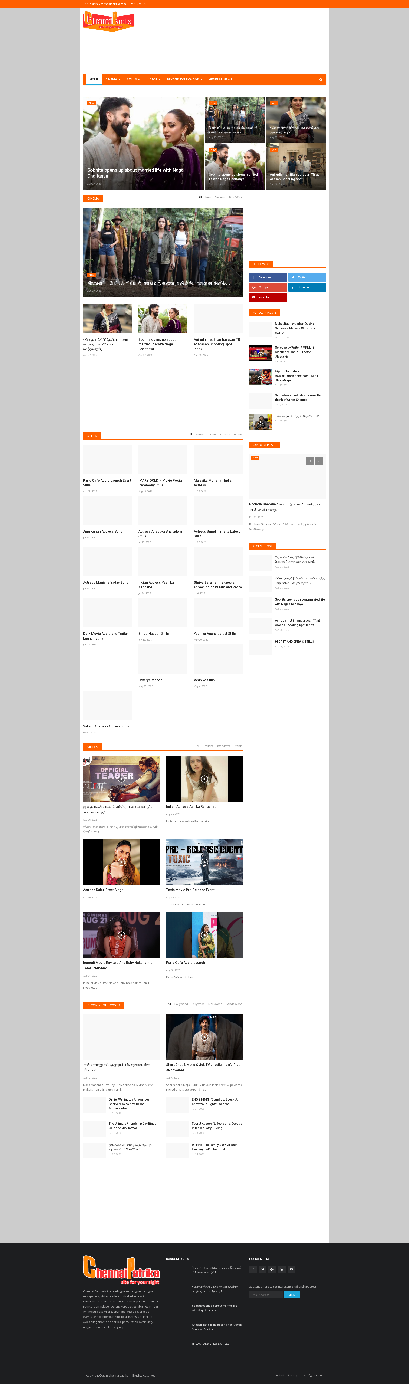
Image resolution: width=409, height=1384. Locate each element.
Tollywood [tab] (198, 1004)
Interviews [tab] (223, 746)
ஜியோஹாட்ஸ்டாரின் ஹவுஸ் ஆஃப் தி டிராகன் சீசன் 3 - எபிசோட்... (130, 1147)
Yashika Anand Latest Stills (215, 634)
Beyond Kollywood (103, 1005)
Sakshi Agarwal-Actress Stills (106, 726)
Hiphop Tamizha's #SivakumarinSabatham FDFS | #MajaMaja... (296, 376)
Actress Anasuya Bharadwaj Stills (160, 533)
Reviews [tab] (220, 197)
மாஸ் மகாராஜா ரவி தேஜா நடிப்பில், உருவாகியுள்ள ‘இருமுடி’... (116, 1067)
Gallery (293, 1375)
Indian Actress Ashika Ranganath (191, 807)
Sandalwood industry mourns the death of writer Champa (298, 397)
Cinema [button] (111, 79)
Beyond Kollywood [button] (183, 79)
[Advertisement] (248, 41)
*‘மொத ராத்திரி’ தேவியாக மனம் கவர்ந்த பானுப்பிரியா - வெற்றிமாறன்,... (105, 344)
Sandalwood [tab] (234, 1004)
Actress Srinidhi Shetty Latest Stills (217, 533)
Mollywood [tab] (215, 1004)
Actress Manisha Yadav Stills (105, 583)
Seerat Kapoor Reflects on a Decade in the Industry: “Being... (217, 1126)
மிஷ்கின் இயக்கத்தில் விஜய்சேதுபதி (297, 416)
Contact (279, 1375)
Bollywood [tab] (181, 1004)
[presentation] (87, 143)
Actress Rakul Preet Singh (103, 890)
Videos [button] (152, 79)
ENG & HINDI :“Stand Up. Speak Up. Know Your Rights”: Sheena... (215, 1102)
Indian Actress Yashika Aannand (156, 585)
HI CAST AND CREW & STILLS (294, 641)
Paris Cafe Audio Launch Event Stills (107, 483)
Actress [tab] (200, 434)
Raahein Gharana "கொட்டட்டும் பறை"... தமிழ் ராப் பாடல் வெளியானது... (284, 507)
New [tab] (208, 197)
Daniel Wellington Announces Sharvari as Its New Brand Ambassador (129, 1104)
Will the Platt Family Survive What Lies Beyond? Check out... (214, 1147)
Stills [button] (132, 79)
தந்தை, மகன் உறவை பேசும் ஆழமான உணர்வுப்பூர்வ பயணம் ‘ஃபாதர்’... (118, 809)
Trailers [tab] (208, 746)
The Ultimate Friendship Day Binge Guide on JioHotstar (132, 1126)
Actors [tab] (213, 434)
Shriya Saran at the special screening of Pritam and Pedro (218, 585)
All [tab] (200, 197)
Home (94, 79)
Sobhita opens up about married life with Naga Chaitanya (157, 344)
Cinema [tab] (225, 434)
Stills (92, 436)
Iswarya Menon (150, 680)
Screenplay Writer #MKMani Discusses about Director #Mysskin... (294, 352)
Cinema (93, 198)
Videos (92, 747)
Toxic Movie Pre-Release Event (190, 890)
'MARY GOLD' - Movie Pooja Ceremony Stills (160, 483)
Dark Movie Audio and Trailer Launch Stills (105, 636)
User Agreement (312, 1375)
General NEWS (220, 79)
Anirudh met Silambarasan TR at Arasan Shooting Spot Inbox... (217, 344)
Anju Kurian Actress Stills (102, 531)
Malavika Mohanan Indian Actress (213, 483)
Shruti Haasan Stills (153, 634)
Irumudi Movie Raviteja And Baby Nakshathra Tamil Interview (118, 965)
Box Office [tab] (235, 197)
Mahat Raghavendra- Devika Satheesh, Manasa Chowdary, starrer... (295, 328)
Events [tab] (238, 434)
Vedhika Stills (204, 680)
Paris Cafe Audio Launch (185, 963)
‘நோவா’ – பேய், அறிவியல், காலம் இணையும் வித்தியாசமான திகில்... (296, 559)
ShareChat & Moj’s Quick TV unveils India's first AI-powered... (203, 1067)
